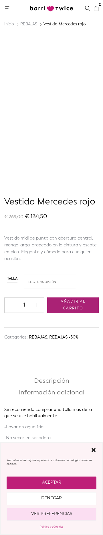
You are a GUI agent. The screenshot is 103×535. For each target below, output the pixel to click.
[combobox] (50, 282)
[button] (93, 450)
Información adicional (51, 393)
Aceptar (51, 483)
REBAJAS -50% (63, 337)
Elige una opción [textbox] (42, 282)
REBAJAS (28, 24)
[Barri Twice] (51, 8)
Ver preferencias (51, 514)
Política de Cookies (51, 527)
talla (12, 279)
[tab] (51, 382)
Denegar (51, 498)
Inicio (9, 24)
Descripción (51, 381)
